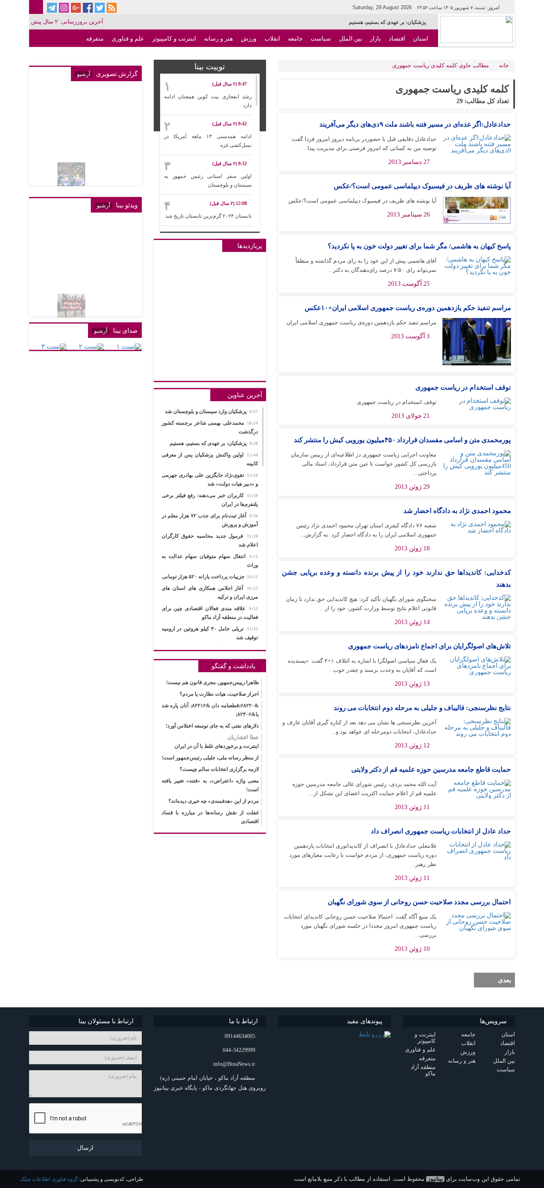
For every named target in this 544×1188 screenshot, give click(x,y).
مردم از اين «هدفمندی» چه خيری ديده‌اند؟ (213, 801)
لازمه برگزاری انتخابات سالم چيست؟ (219, 769)
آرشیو (83, 74)
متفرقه (95, 38)
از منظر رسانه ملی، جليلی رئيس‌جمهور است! (210, 758)
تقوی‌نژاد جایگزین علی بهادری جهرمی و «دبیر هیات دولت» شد (210, 479)
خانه (504, 65)
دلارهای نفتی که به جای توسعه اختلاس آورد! (212, 726)
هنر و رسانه (218, 38)
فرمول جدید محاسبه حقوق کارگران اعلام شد (210, 540)
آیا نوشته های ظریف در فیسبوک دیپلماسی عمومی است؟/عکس (422, 186)
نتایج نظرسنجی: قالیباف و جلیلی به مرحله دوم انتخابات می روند (422, 708)
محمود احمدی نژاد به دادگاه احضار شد (457, 511)
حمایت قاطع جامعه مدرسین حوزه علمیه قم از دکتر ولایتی (431, 769)
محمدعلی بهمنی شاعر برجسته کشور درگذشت (210, 427)
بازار (375, 38)
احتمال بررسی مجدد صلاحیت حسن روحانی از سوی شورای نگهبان (419, 902)
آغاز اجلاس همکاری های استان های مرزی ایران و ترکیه (210, 592)
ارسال (85, 1148)
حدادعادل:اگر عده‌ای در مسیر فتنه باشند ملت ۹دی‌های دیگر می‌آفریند (415, 124)
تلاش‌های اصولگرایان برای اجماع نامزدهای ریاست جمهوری (429, 646)
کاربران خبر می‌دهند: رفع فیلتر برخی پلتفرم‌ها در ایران (210, 499)
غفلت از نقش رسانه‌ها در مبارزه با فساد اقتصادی (210, 817)
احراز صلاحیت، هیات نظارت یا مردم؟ (219, 694)
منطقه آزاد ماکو (408, 56)
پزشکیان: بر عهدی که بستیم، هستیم (387, 22)
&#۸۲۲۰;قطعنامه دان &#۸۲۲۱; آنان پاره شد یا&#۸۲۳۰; (210, 709)
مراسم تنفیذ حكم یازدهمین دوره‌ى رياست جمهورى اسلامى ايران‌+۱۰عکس (408, 308)
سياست (321, 38)
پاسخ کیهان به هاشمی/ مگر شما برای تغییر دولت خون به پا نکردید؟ (419, 246)
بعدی (504, 980)
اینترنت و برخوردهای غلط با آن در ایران (216, 741)
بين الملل (350, 38)
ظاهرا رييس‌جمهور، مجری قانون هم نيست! (212, 682)
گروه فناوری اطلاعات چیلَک (49, 1179)
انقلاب (272, 38)
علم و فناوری (128, 38)
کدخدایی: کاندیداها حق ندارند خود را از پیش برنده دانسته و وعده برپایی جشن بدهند (396, 578)
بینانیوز (435, 1179)
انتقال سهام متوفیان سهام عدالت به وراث (210, 560)
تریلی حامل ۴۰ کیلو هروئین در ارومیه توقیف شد (210, 633)
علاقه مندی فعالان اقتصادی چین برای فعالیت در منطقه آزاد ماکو (210, 612)
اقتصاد (397, 38)
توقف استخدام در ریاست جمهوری (463, 387)
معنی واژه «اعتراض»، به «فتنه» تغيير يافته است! (210, 785)
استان (420, 38)
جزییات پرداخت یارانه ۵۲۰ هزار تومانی (210, 576)
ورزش (248, 38)
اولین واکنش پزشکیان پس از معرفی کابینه (210, 459)
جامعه (295, 38)
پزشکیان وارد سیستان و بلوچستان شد (211, 411)
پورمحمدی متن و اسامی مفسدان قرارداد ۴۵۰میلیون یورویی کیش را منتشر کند (402, 440)
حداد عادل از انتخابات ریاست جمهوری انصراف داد (441, 831)
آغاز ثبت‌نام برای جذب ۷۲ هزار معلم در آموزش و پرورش (210, 520)
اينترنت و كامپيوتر (174, 38)
